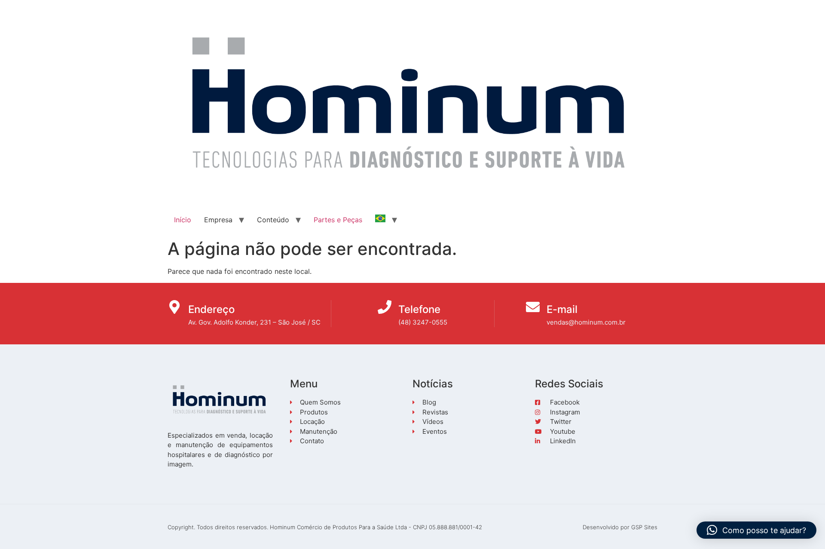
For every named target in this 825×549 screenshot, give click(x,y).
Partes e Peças (338, 219)
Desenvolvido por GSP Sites (620, 527)
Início (182, 219)
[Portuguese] (380, 219)
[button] (756, 530)
